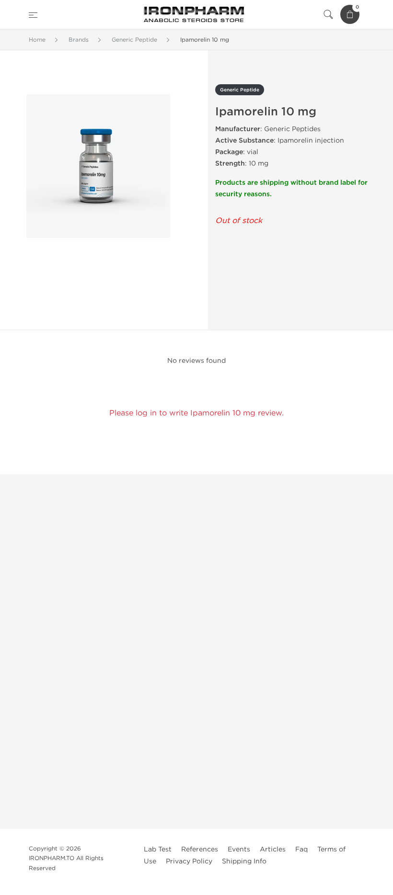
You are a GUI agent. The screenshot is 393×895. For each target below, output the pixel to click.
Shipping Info (244, 861)
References (199, 849)
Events (239, 849)
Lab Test (158, 849)
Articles (273, 849)
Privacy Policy (189, 861)
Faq (301, 849)
